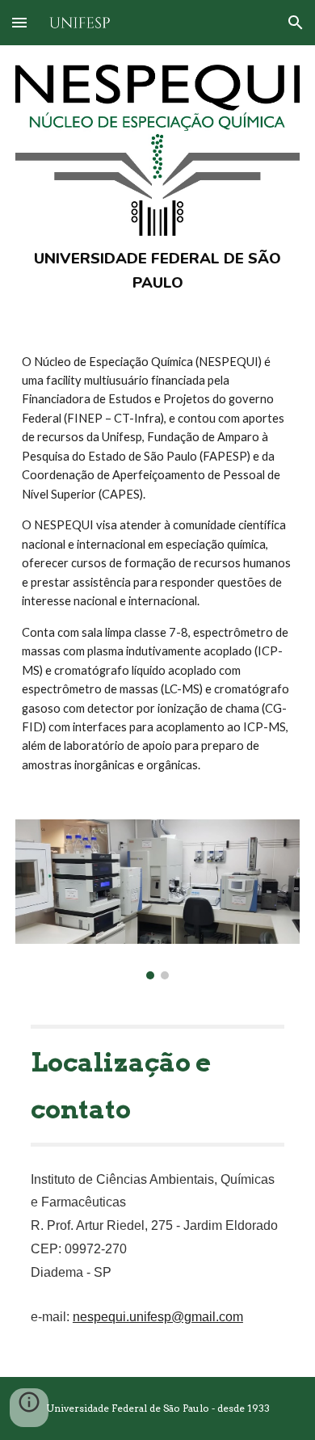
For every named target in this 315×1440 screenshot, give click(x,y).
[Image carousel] (157, 899)
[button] (19, 22)
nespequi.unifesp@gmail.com (158, 1317)
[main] (157, 271)
